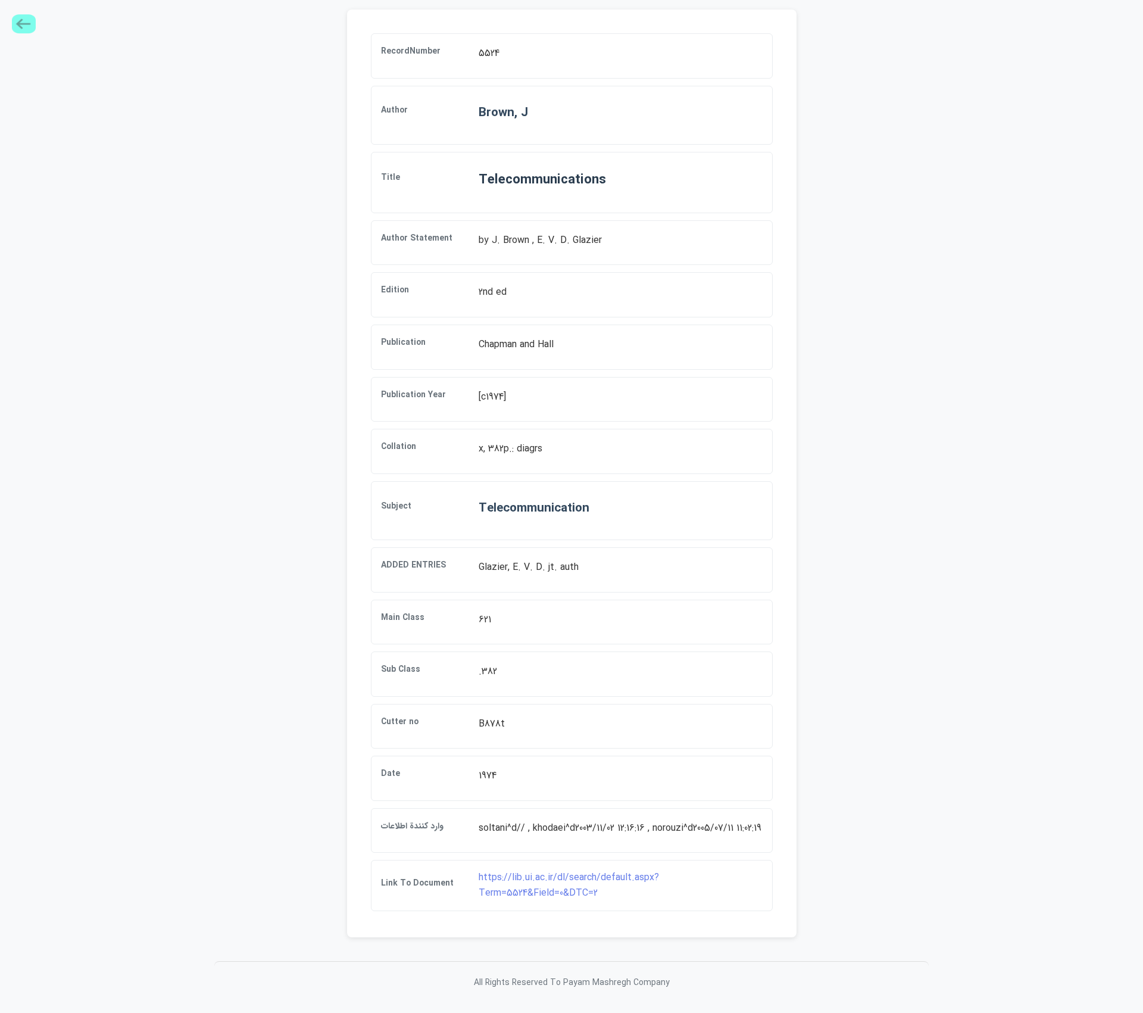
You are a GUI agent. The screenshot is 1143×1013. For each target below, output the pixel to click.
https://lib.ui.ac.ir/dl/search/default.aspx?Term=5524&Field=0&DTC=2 (569, 885)
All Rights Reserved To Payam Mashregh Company (572, 982)
